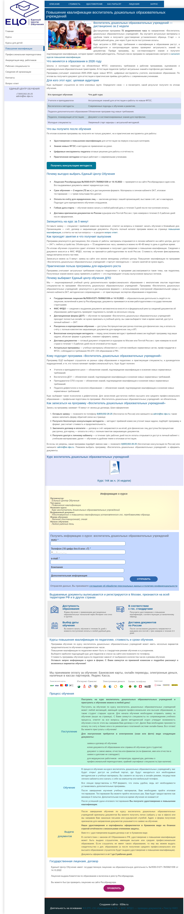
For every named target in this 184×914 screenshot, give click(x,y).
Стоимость (74, 4)
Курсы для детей (13, 42)
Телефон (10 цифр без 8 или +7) (70, 548)
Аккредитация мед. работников (20, 60)
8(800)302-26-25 (104, 413)
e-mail (54, 558)
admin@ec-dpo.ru (161, 413)
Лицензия (134, 4)
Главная (9, 31)
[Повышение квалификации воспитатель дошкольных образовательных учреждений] (114, 474)
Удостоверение (94, 4)
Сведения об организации (18, 71)
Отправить (144, 579)
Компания (57, 567)
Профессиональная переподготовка (23, 54)
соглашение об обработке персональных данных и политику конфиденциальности (133, 585)
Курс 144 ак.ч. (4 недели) (114, 480)
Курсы (8, 36)
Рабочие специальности (17, 65)
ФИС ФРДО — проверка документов (141, 908)
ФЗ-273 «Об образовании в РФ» (101, 908)
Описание (54, 4)
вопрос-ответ (111, 232)
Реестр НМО (171, 908)
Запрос (154, 4)
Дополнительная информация (69, 575)
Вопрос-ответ (12, 83)
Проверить (114, 888)
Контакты (10, 77)
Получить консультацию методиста (71, 165)
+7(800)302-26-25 (24, 93)
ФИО (54, 540)
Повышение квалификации (18, 48)
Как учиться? (114, 4)
